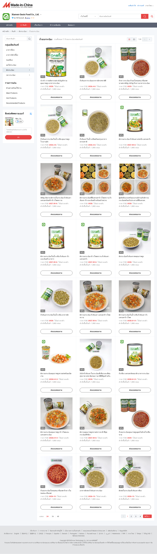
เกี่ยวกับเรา (38, 25)
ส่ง (18, 137)
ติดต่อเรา (71, 25)
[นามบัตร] (31, 113)
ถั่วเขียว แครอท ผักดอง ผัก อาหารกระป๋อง (134, 373)
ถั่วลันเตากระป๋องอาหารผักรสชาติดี (93, 80)
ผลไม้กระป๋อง (11, 65)
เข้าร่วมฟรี (140, 6)
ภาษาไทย (131, 533)
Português (73, 533)
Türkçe (139, 533)
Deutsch (64, 533)
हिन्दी (124, 533)
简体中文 (25, 533)
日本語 (41, 533)
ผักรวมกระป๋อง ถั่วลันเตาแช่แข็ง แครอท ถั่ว (135, 139)
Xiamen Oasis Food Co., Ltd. (25, 14)
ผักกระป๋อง (10, 70)
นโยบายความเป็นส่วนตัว (73, 531)
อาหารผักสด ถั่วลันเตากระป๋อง (91, 490)
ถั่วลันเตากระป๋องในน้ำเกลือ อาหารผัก (54, 315)
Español (56, 533)
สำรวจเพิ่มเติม (55, 25)
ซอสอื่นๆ (9, 60)
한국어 (101, 533)
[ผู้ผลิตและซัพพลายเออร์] (18, 5)
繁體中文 (33, 533)
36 (53, 516)
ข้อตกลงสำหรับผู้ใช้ (56, 531)
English (16, 533)
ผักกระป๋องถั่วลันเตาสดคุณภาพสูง (131, 256)
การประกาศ (43, 531)
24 (47, 516)
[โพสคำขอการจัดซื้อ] (152, 16)
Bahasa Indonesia (79, 536)
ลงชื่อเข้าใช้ (132, 6)
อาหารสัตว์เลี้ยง (12, 55)
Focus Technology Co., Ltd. (80, 540)
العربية (108, 533)
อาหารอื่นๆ (10, 50)
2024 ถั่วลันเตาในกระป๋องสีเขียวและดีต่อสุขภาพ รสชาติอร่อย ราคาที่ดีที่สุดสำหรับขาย (95, 376)
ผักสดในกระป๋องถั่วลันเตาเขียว (130, 490)
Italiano (81, 533)
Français (48, 533)
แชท (20, 121)
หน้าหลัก (9, 25)
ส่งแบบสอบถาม (56, 97)
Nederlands (116, 533)
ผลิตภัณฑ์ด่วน (112, 531)
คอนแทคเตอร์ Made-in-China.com (94, 531)
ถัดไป (146, 516)
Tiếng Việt (147, 533)
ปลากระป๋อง (10, 75)
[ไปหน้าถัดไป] (149, 39)
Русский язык (91, 533)
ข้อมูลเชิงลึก (123, 531)
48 (58, 516)
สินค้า (25, 25)
